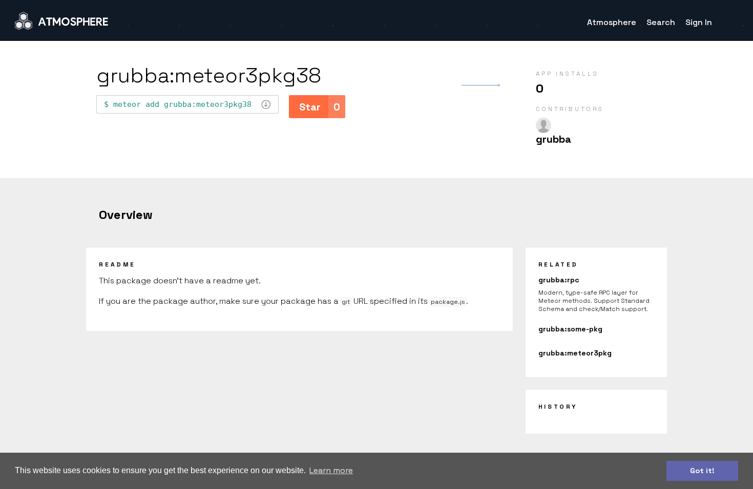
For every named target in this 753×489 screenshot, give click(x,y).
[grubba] (543, 125)
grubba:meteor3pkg (575, 353)
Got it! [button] (702, 470)
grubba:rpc (558, 279)
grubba (553, 139)
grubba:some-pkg (570, 329)
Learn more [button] (331, 470)
